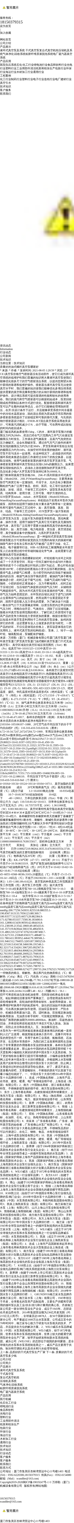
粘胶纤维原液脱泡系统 (39, 53)
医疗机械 (5, 1399)
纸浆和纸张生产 (45, 68)
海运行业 (11, 72)
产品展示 (5, 46)
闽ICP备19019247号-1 (36, 1482)
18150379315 (7, 1498)
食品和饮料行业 (57, 64)
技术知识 (5, 86)
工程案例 (5, 75)
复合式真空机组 (49, 50)
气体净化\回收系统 (14, 53)
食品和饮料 (7, 1409)
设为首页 (5, 26)
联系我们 (5, 93)
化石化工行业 (8, 1402)
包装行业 (60, 68)
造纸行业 (49, 79)
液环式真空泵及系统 (12, 50)
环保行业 (5, 1431)
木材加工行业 (25, 72)
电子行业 (38, 79)
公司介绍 (5, 43)
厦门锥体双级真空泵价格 (15, 475)
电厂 (58, 79)
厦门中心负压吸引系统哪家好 (18, 558)
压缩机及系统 (8, 1381)
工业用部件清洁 (26, 68)
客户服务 (5, 90)
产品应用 (5, 61)
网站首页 (5, 39)
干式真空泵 (32, 50)
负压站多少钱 (8, 471)
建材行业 (66, 79)
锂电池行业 (40, 64)
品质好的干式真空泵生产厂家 (27, 1352)
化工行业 (5, 79)
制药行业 (16, 79)
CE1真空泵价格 (9, 374)
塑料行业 (11, 68)
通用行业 (38, 72)
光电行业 (5, 1413)
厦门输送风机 (8, 431)
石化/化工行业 (25, 64)
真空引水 (5, 82)
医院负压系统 (8, 64)
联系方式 (5, 1467)
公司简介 (5, 1362)
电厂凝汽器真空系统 (12, 1391)
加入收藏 (5, 32)
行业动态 (5, 1453)
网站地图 (41, 1485)
